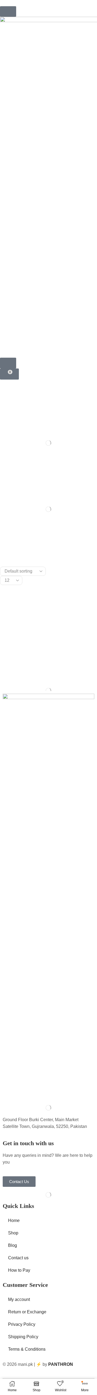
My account (19, 1299)
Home (14, 1220)
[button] (8, 11)
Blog (12, 1245)
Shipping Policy (23, 1336)
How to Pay (19, 1270)
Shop (13, 1233)
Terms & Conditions (27, 1349)
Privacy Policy (21, 1324)
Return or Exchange (27, 1312)
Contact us (18, 1258)
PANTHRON (60, 1364)
